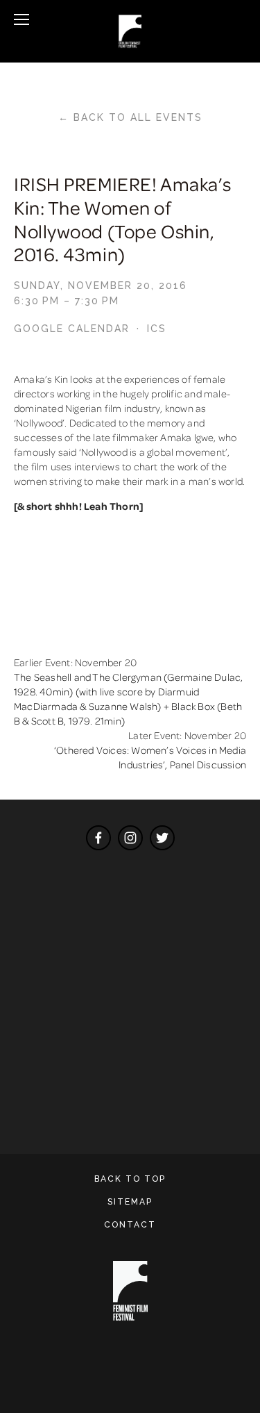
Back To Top (130, 1179)
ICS (156, 328)
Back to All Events (137, 117)
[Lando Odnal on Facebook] (98, 837)
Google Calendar (72, 328)
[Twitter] (162, 837)
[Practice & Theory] (130, 837)
